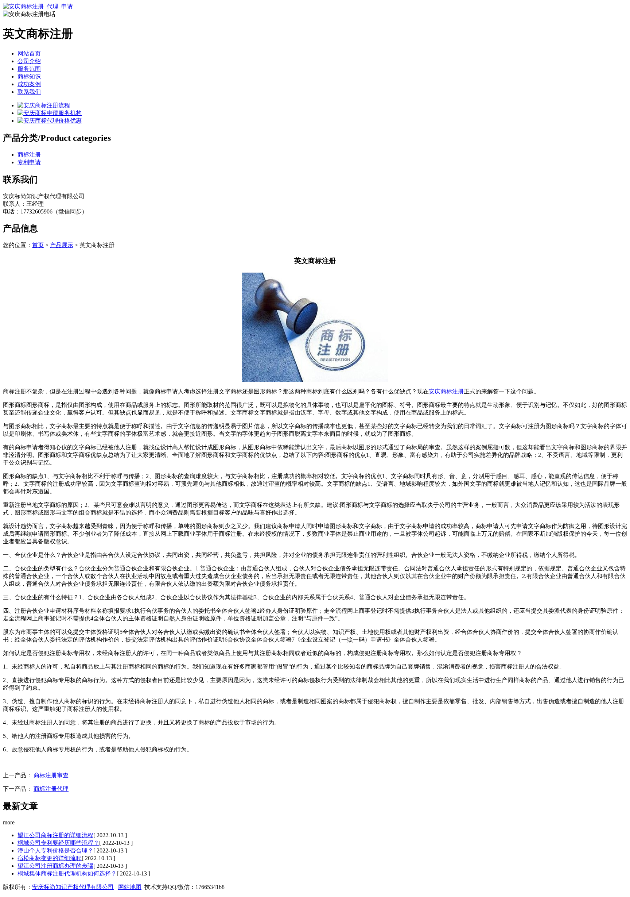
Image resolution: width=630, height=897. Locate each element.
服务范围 (29, 69)
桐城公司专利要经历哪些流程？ (58, 843)
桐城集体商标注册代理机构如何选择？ (67, 873)
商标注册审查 (51, 775)
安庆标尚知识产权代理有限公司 (73, 887)
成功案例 (29, 84)
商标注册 (29, 154)
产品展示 (61, 245)
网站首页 (29, 53)
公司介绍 (29, 61)
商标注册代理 (51, 789)
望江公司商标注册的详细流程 (55, 835)
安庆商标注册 (446, 391)
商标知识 (29, 76)
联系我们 (29, 92)
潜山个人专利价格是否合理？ (55, 850)
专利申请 (29, 162)
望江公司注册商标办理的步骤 (55, 866)
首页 (38, 245)
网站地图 (129, 887)
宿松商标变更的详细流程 (50, 858)
